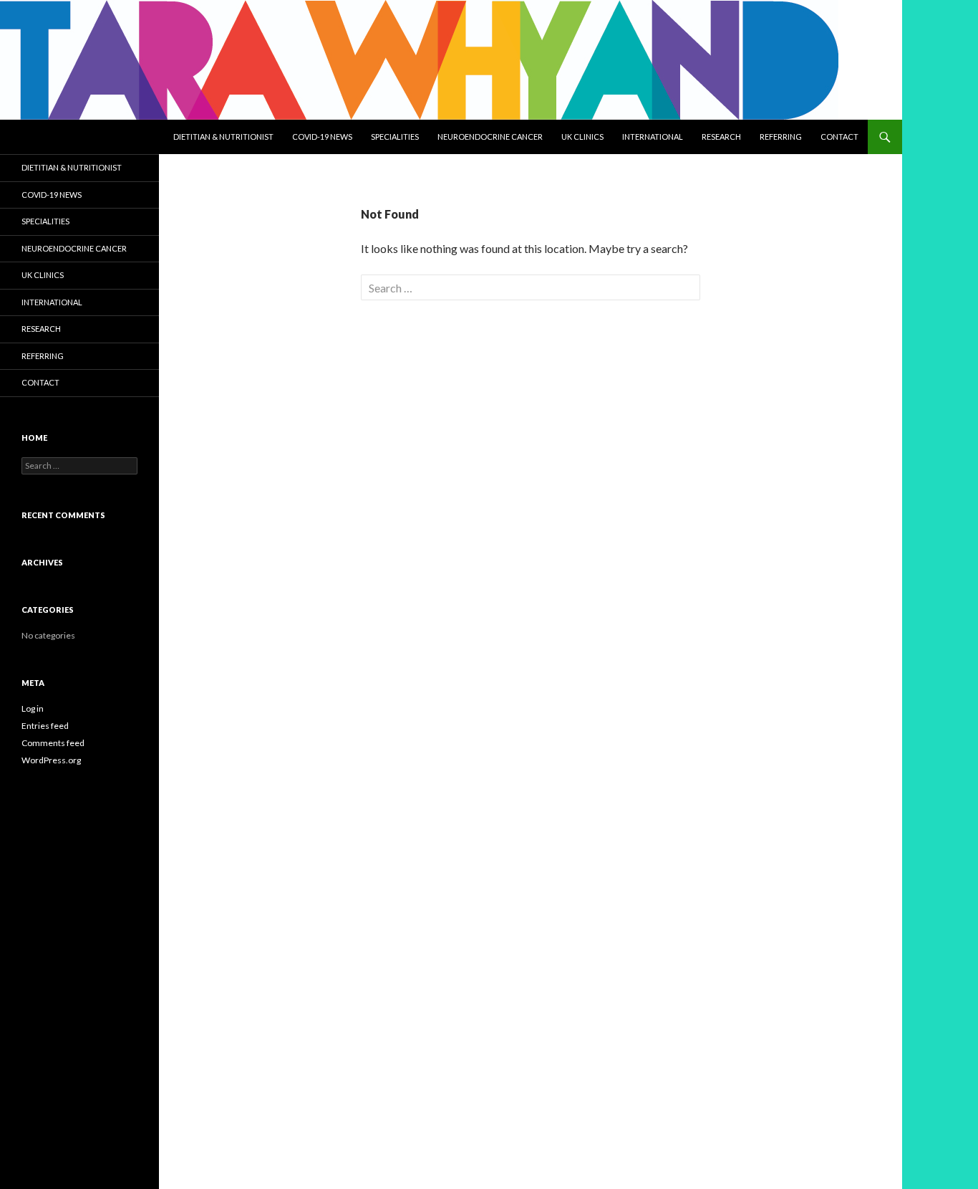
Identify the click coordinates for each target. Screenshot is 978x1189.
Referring (781, 136)
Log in (32, 708)
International (652, 136)
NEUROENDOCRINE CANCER (490, 136)
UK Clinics (582, 136)
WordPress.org (51, 760)
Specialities (395, 136)
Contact (839, 136)
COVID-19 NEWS (322, 136)
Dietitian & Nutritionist (223, 136)
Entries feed (45, 725)
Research (721, 136)
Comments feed (52, 742)
